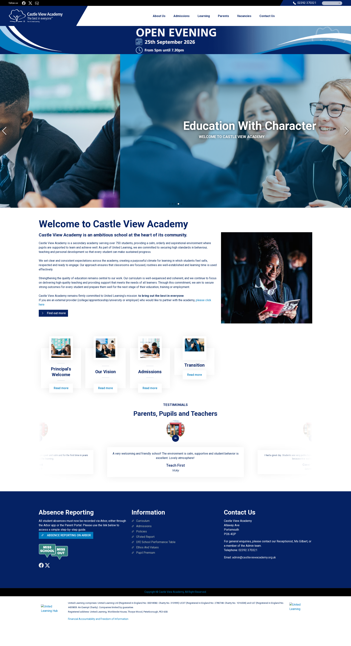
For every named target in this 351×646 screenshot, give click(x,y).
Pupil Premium (145, 552)
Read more (61, 388)
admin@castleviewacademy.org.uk (254, 557)
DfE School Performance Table (156, 542)
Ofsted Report (145, 536)
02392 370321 (248, 550)
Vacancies (244, 16)
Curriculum (143, 521)
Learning (204, 16)
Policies (141, 531)
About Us (159, 16)
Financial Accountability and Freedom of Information (98, 618)
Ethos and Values (147, 547)
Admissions (181, 16)
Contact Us (267, 16)
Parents (223, 16)
